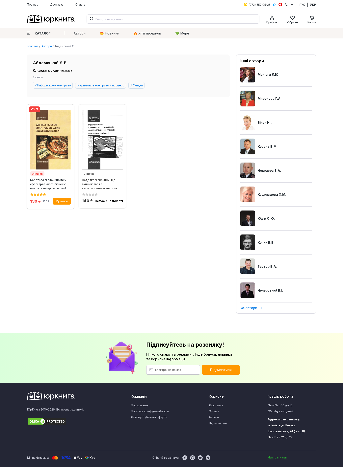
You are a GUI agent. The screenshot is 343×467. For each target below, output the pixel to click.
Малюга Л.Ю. (268, 75)
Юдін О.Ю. (266, 218)
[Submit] (91, 19)
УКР (313, 4)
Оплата (80, 4)
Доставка (57, 4)
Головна (32, 46)
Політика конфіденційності (150, 411)
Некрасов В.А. (269, 170)
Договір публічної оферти (149, 417)
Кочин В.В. (266, 242)
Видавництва (218, 423)
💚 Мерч (182, 33)
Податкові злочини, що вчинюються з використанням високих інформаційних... (99, 184)
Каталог (42, 33)
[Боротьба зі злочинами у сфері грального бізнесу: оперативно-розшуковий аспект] (50, 139)
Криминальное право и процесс (102, 85)
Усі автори (249, 308)
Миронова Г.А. (269, 98)
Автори (79, 33)
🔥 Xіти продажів (147, 33)
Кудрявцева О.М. (272, 194)
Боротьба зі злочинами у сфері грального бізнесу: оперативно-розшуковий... (49, 184)
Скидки (138, 85)
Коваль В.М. (267, 146)
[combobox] (173, 19)
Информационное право (54, 85)
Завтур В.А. (267, 266)
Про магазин (139, 405)
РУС (302, 4)
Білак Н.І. (265, 122)
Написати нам (277, 457)
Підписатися (221, 370)
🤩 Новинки (109, 33)
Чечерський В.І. (270, 290)
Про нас (32, 4)
